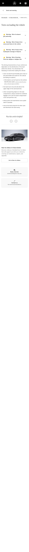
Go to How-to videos (14, 160)
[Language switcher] (20, 3)
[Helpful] (11, 121)
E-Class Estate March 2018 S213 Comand (14, 17)
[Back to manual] (3, 10)
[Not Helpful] (16, 121)
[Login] (25, 3)
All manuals (4, 17)
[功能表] (3, 3)
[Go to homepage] (14, 3)
